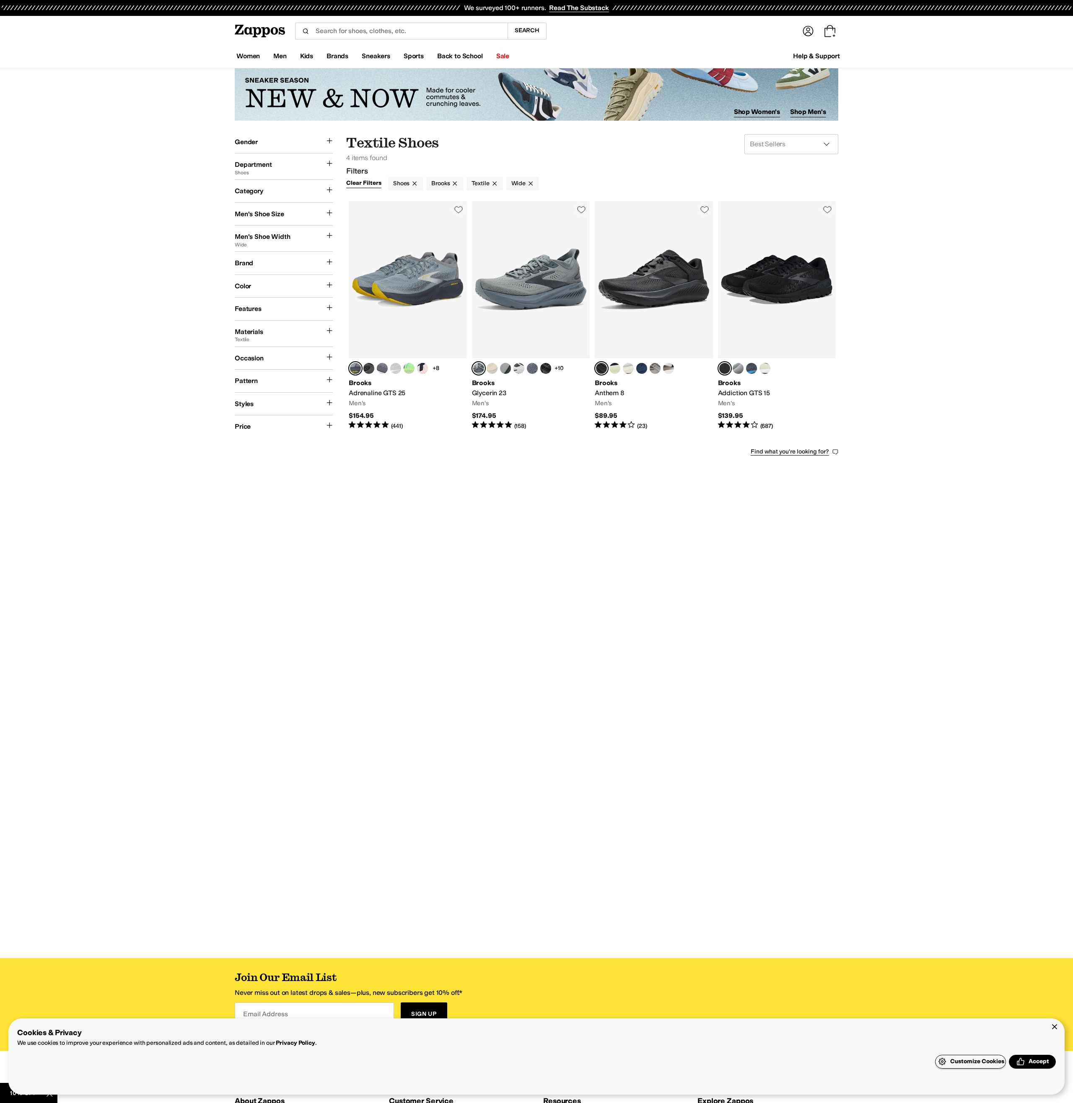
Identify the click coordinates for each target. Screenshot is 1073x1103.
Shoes (401, 183)
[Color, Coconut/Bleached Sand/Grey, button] (492, 368)
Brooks (440, 183)
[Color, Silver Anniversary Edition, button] (395, 368)
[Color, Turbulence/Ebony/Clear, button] (532, 368)
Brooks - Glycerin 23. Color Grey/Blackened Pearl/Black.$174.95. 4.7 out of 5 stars (531, 315)
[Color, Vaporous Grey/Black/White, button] (765, 368)
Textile (480, 183)
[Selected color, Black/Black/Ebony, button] (601, 368)
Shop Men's (808, 112)
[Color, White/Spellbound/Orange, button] (422, 368)
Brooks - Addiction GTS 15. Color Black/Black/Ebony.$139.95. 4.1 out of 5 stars (777, 315)
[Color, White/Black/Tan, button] (668, 368)
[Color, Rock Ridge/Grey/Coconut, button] (655, 368)
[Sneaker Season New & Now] (536, 94)
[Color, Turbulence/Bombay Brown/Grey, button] (382, 368)
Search (527, 30)
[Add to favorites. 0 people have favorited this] (458, 209)
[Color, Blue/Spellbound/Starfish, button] (641, 368)
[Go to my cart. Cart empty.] (830, 31)
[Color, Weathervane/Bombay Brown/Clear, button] (505, 368)
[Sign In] (808, 31)
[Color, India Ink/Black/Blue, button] (751, 368)
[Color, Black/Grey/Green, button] (615, 368)
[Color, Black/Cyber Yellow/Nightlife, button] (545, 368)
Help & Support (816, 56)
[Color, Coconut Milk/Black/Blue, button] (628, 368)
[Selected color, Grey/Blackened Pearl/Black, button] (478, 368)
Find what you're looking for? (790, 451)
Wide (518, 183)
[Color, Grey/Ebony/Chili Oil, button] (738, 368)
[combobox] (401, 31)
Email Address (265, 1014)
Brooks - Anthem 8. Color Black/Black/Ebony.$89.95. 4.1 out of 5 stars (654, 315)
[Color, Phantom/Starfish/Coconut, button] (369, 368)
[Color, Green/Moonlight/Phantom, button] (409, 368)
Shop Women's (757, 112)
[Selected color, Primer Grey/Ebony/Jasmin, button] (355, 368)
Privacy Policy (295, 1042)
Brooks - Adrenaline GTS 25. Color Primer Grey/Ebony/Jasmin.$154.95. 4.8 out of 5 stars (408, 315)
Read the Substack (579, 8)
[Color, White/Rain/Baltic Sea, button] (519, 368)
